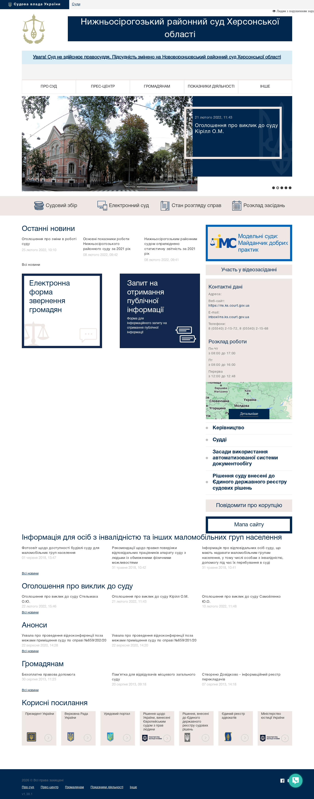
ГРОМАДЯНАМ (157, 86)
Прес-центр (49, 787)
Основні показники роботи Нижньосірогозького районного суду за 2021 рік (107, 244)
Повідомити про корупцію (249, 505)
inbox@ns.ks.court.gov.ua (228, 317)
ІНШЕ (265, 86)
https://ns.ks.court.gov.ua (229, 305)
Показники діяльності (107, 787)
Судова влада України (37, 4)
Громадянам (74, 787)
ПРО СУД (49, 86)
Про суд (28, 787)
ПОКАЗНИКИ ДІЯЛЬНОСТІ (211, 86)
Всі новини (31, 264)
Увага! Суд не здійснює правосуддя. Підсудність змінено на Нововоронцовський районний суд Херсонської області (157, 57)
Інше (133, 787)
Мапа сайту (249, 524)
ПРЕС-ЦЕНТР (103, 86)
